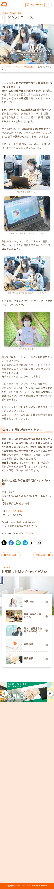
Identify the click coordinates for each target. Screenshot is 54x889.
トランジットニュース (13, 67)
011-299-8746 (15, 511)
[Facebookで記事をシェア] (11, 541)
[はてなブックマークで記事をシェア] (25, 541)
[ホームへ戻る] (2, 67)
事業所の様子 (29, 67)
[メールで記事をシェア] (39, 541)
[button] (4, 693)
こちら (29, 533)
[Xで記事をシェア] (4, 541)
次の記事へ (42, 555)
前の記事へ (12, 555)
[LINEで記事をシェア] (18, 541)
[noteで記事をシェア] (32, 541)
